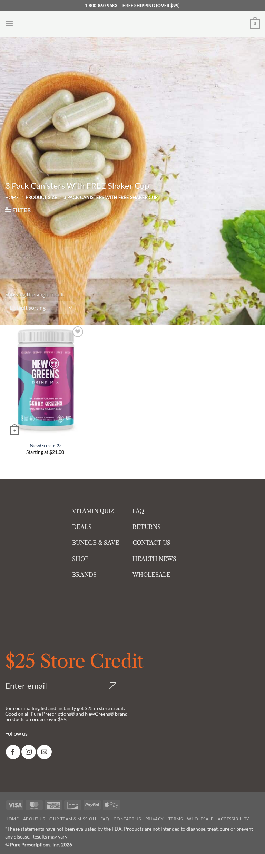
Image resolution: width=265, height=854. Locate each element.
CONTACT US (151, 542)
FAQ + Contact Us (120, 818)
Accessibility (233, 818)
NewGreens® (45, 445)
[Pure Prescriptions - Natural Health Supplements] (132, 23)
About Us (34, 818)
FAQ (138, 511)
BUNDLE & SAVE (95, 542)
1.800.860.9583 (101, 5)
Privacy (154, 818)
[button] (9, 23)
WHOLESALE (151, 574)
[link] (13, 752)
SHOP (80, 558)
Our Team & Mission (72, 818)
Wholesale (200, 818)
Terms (175, 818)
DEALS (82, 526)
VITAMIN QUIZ (93, 511)
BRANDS (84, 574)
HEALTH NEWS (154, 558)
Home (12, 197)
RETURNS (146, 526)
